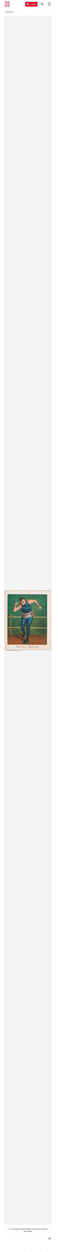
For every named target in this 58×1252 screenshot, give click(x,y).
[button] (49, 1238)
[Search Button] (42, 4)
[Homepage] (7, 4)
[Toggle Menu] (49, 4)
